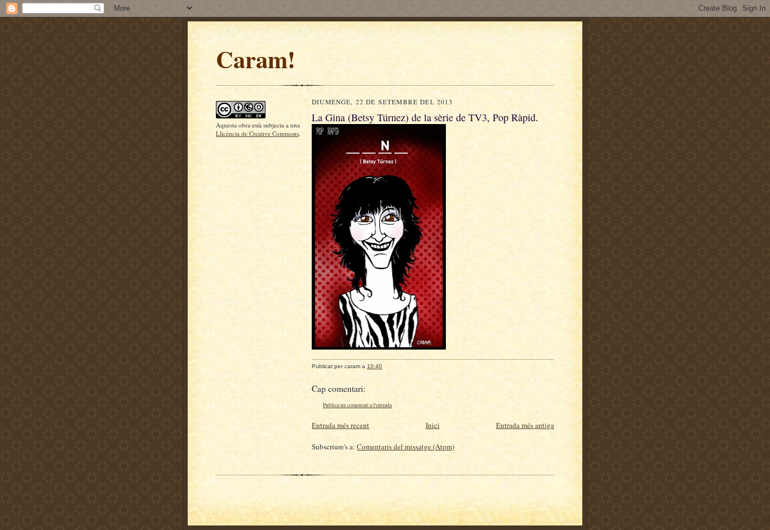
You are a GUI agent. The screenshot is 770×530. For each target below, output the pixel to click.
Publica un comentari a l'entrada (357, 405)
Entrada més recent (340, 425)
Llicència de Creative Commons (257, 133)
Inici (433, 425)
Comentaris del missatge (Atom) (405, 446)
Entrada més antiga (525, 425)
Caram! (255, 58)
